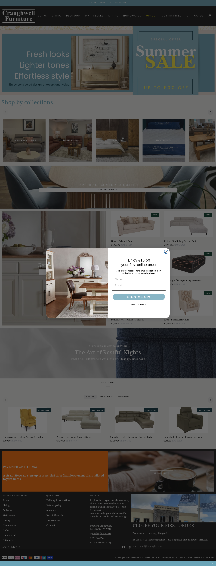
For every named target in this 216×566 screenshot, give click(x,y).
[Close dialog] (166, 252)
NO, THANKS (138, 305)
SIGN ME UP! (139, 297)
